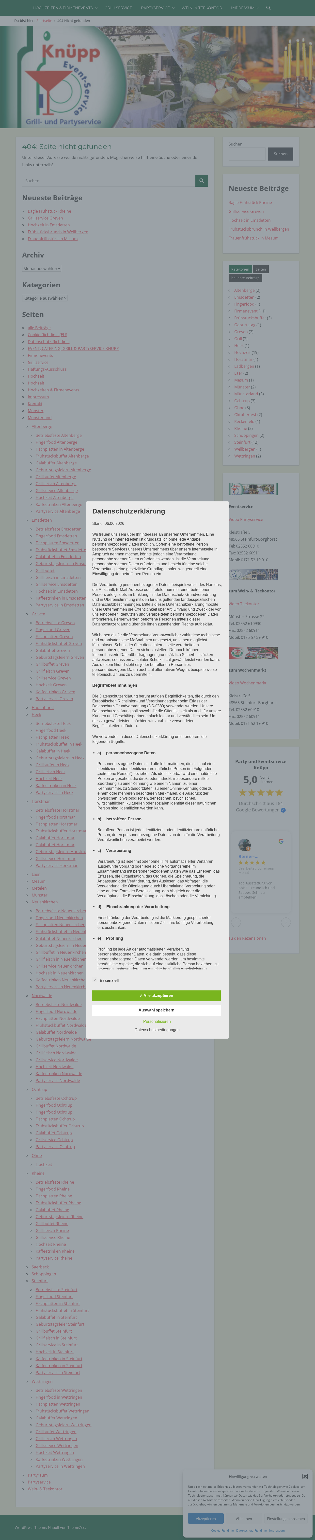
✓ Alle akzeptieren (156, 996)
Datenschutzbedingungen (157, 1030)
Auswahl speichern (156, 1010)
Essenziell (109, 981)
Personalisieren (157, 1022)
